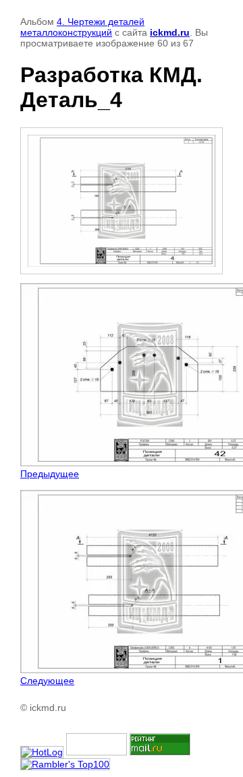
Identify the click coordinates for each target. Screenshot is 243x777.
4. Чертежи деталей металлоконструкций (82, 27)
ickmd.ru (170, 32)
